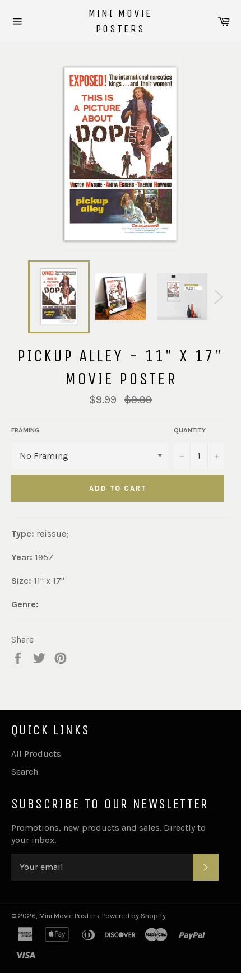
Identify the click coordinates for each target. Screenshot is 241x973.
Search (24, 771)
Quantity (190, 430)
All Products (36, 753)
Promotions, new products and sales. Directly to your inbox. (108, 833)
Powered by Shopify (134, 915)
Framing (25, 430)
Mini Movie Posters (120, 21)
